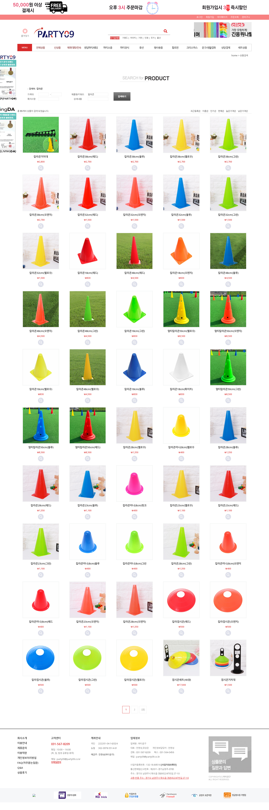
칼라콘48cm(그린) (88, 331)
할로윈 (175, 47)
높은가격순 (231, 111)
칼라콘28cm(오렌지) (134, 621)
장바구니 (246, 17)
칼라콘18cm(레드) (88, 273)
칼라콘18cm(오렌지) (181, 273)
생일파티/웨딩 (91, 47)
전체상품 (40, 47)
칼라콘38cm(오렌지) (40, 214)
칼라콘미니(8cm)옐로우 (181, 447)
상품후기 (22, 772)
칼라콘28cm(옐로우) (134, 447)
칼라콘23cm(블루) (88, 505)
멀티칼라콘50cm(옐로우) (181, 331)
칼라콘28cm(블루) (228, 447)
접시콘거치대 (228, 679)
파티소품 (107, 47)
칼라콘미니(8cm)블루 (88, 563)
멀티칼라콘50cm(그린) (228, 389)
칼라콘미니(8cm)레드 (41, 621)
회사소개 (22, 738)
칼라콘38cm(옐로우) (181, 156)
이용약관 (22, 753)
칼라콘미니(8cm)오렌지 (228, 563)
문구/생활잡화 (209, 47)
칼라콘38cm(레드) (88, 156)
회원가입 (210, 17)
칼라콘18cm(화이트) (181, 389)
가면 (140, 37)
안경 (146, 37)
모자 (152, 37)
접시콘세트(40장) (181, 679)
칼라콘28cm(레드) (41, 505)
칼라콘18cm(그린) (134, 331)
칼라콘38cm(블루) (134, 156)
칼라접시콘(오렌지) (228, 621)
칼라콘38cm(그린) (228, 156)
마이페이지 (222, 17)
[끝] (143, 709)
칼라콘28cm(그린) (181, 563)
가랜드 (125, 37)
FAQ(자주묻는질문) (27, 762)
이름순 (205, 111)
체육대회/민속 (74, 47)
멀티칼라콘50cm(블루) (40, 447)
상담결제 (225, 47)
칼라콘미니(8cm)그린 (134, 563)
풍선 (159, 37)
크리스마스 (191, 47)
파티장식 (124, 47)
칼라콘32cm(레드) (88, 214)
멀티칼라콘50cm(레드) (87, 447)
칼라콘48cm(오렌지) (40, 331)
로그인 (200, 17)
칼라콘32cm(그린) (228, 214)
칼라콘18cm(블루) (134, 389)
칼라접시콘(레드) (181, 621)
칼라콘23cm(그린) (41, 563)
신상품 (57, 47)
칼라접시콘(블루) (41, 679)
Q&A (20, 767)
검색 (164, 31)
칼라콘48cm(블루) (228, 273)
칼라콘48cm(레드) (134, 273)
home (234, 55)
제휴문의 (22, 748)
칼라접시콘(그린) (88, 679)
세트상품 (242, 47)
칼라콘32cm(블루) (181, 214)
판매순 (221, 111)
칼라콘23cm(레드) (228, 505)
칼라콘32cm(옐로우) (40, 273)
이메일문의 (56, 762)
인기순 (213, 111)
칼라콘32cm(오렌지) (134, 214)
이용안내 (22, 743)
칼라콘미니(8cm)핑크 (134, 505)
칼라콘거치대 (41, 156)
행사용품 (158, 47)
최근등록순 (195, 111)
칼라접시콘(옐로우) (134, 679)
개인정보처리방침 (26, 758)
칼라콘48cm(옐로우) (87, 389)
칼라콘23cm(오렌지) (87, 621)
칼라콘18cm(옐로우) (40, 389)
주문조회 (235, 17)
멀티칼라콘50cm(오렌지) (228, 331)
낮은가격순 (243, 111)
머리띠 (133, 37)
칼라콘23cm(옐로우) (181, 505)
